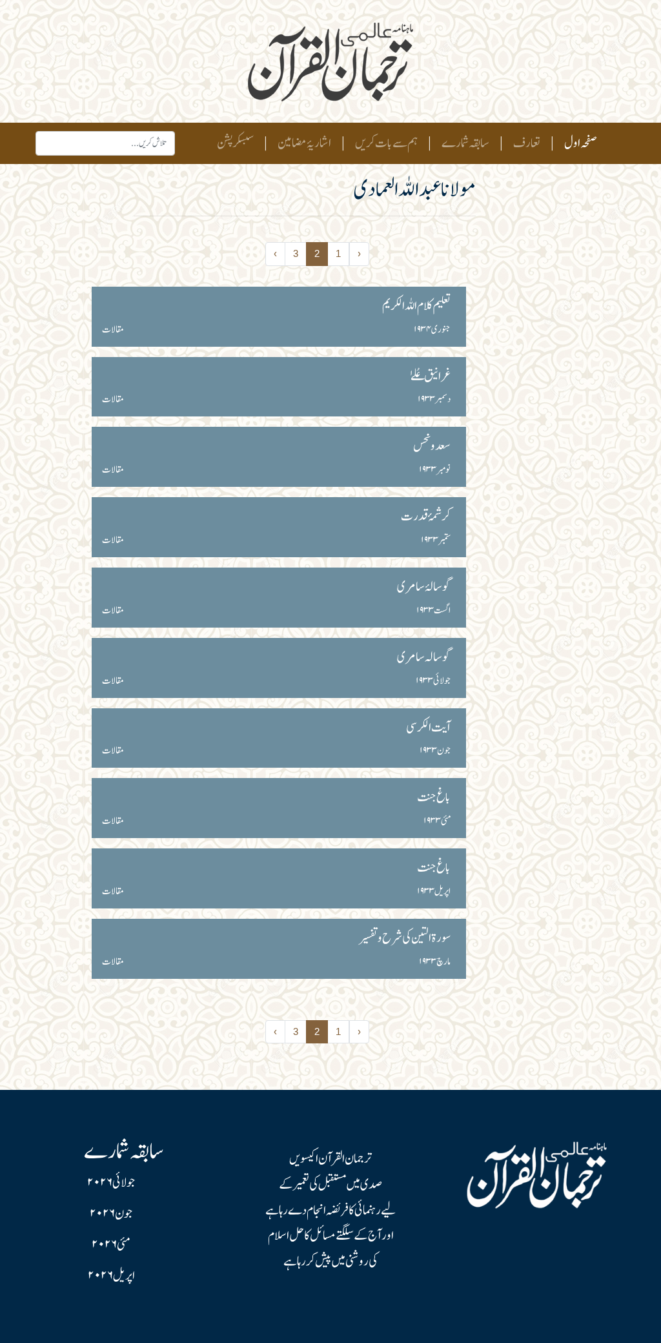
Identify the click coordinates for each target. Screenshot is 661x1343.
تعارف (526, 143)
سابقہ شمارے (465, 143)
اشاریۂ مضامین (304, 143)
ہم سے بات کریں (386, 143)
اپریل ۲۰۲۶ (111, 1276)
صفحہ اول (578, 143)
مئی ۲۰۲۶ (111, 1245)
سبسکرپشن (235, 143)
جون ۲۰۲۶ (111, 1214)
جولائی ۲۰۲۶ (111, 1183)
